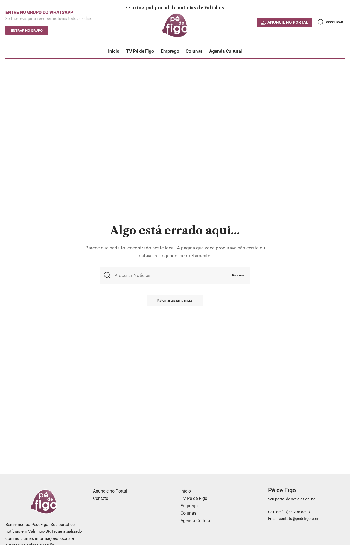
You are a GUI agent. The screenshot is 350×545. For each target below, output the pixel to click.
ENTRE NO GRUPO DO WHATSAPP (39, 12)
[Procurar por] (168, 275)
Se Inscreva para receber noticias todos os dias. (48, 18)
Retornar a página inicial (175, 300)
